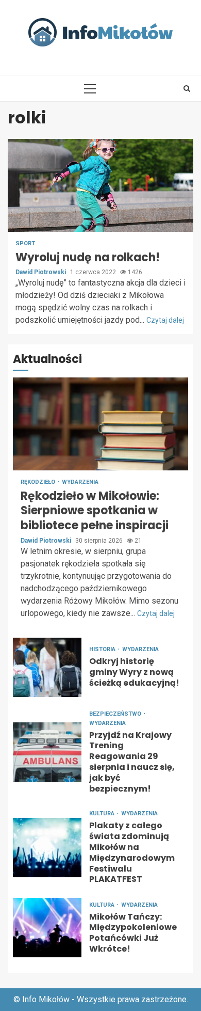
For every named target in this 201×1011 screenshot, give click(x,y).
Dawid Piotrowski (41, 272)
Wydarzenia (80, 482)
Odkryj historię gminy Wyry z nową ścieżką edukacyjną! (47, 667)
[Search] (186, 88)
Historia (103, 649)
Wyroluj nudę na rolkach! (100, 185)
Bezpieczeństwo (116, 714)
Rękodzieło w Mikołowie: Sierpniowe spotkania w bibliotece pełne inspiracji (100, 423)
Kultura (102, 813)
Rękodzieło (39, 482)
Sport (25, 243)
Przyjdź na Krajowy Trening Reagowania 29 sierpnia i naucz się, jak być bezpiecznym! (47, 752)
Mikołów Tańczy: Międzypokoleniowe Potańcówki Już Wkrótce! (47, 927)
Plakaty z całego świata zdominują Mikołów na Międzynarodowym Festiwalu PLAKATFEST (47, 847)
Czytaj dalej (165, 320)
